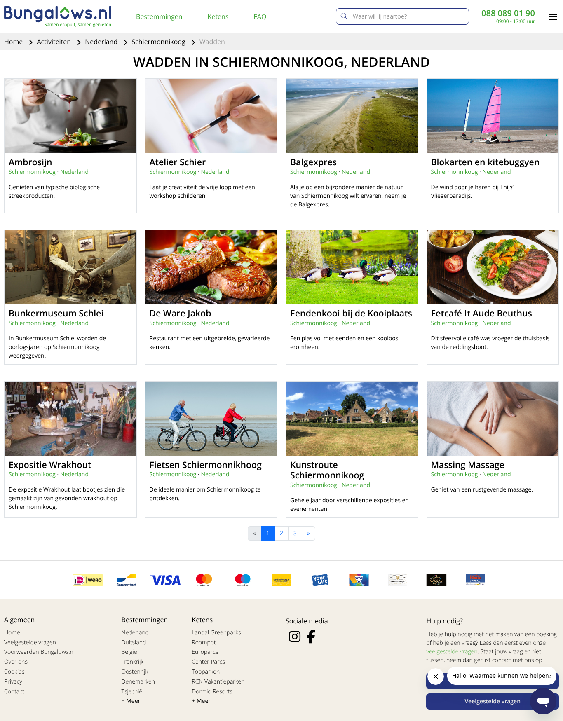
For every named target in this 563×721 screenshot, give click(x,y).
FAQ (260, 16)
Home (14, 41)
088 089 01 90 (508, 13)
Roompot (204, 642)
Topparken (206, 672)
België (129, 652)
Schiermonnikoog (159, 41)
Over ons (16, 662)
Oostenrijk (135, 672)
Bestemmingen (159, 16)
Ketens (218, 16)
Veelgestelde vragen (30, 642)
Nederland (102, 41)
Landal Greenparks (216, 633)
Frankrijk (133, 662)
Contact (14, 691)
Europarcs (205, 652)
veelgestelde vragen (451, 651)
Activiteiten (55, 41)
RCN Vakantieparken (218, 682)
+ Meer (131, 701)
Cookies (14, 672)
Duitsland (134, 642)
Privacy (13, 682)
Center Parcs (208, 662)
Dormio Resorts (212, 691)
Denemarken (138, 682)
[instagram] (295, 636)
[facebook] (311, 636)
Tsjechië (132, 691)
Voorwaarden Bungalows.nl (39, 652)
